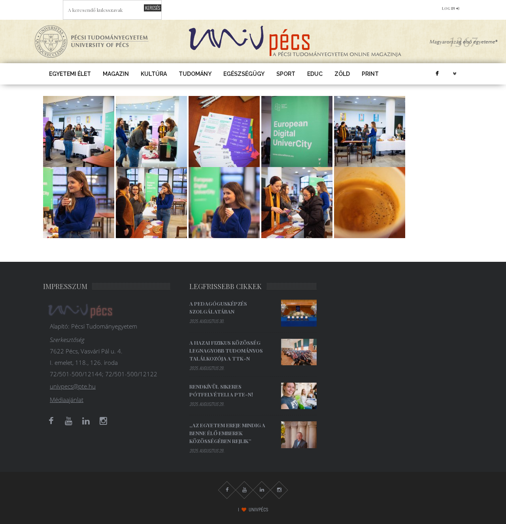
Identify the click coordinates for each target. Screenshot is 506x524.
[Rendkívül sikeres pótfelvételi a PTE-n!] (299, 396)
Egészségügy (243, 74)
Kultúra (154, 74)
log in (448, 8)
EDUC (315, 74)
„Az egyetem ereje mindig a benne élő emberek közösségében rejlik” (227, 433)
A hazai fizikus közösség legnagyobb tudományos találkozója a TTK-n (226, 350)
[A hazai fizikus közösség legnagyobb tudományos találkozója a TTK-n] (299, 352)
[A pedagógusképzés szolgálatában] (299, 313)
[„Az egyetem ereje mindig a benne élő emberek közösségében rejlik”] (299, 434)
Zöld (342, 74)
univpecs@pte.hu (73, 386)
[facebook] (437, 74)
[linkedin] (86, 421)
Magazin (116, 74)
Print (370, 74)
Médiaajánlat (66, 400)
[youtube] (68, 421)
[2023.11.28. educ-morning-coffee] (78, 130)
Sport (285, 74)
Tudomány (195, 74)
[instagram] (103, 421)
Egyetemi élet (70, 74)
